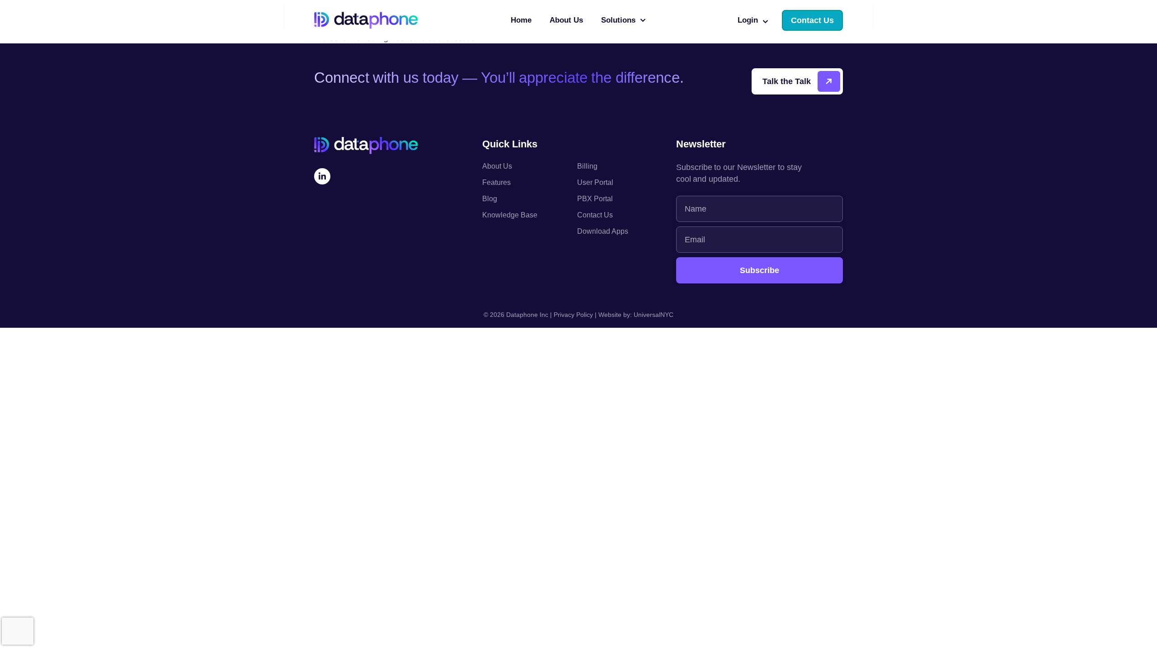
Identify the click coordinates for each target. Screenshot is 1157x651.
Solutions (618, 20)
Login (748, 20)
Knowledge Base (509, 215)
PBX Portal (595, 199)
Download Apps (602, 231)
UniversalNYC (653, 314)
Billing (587, 166)
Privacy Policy (573, 314)
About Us (566, 20)
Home (521, 20)
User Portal (595, 182)
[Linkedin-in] (322, 176)
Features (496, 182)
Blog (489, 199)
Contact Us (595, 215)
